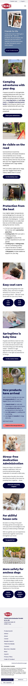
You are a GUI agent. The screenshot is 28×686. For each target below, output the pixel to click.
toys (9, 416)
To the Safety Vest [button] (12, 177)
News (5, 651)
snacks (16, 416)
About (6, 636)
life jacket (9, 251)
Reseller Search (9, 641)
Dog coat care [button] (19, 302)
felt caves (11, 412)
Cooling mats (9, 234)
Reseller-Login (13, 1)
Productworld (8, 631)
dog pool (9, 238)
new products (9, 399)
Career (6, 639)
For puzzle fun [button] (10, 540)
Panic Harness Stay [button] (8, 594)
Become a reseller (10, 649)
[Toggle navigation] (25, 6)
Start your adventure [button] (13, 115)
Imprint (6, 654)
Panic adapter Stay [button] (20, 594)
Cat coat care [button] (8, 302)
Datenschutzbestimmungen (19, 663)
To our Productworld (12, 50)
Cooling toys (9, 244)
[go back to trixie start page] (6, 6)
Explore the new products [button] (14, 425)
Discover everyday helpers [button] (14, 485)
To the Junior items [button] (12, 359)
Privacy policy (8, 657)
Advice (6, 633)
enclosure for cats (14, 408)
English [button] (22, 1)
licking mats (20, 244)
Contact (6, 646)
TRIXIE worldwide (9, 644)
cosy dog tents (11, 100)
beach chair (10, 404)
